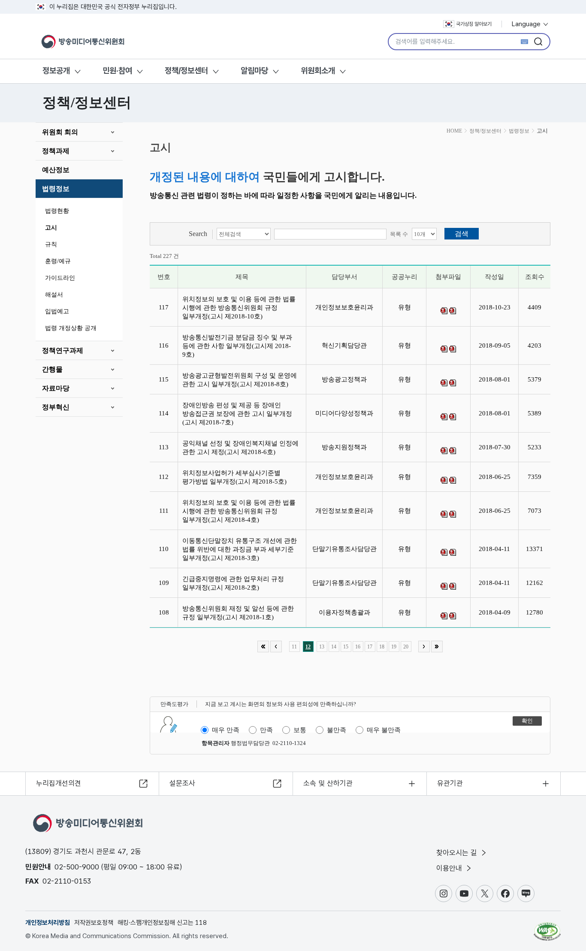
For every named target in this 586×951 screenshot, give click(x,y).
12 (308, 647)
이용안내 (450, 868)
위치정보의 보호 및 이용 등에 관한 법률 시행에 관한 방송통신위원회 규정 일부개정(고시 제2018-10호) (239, 308)
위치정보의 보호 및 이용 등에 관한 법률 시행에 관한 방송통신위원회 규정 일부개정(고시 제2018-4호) (239, 511)
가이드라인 (60, 278)
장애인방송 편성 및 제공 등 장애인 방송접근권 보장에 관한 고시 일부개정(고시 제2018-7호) (237, 414)
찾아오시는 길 (457, 852)
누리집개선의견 (58, 783)
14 (333, 647)
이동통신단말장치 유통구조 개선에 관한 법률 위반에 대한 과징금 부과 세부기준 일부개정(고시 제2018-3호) (239, 549)
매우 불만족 (384, 730)
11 (294, 647)
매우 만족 (225, 730)
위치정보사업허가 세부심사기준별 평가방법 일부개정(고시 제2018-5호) (236, 477)
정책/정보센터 (186, 71)
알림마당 (254, 71)
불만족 (336, 730)
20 (405, 647)
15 (345, 647)
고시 (51, 227)
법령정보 (55, 188)
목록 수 (399, 234)
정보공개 (56, 71)
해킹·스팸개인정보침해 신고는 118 (162, 923)
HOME (454, 131)
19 (393, 647)
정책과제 (55, 150)
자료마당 (55, 388)
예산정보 (55, 169)
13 (321, 647)
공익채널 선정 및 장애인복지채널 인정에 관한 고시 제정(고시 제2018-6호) (240, 447)
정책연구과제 (62, 350)
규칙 (51, 244)
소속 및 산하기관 (328, 783)
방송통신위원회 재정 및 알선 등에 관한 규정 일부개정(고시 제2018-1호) (238, 613)
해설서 (54, 294)
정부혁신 (55, 407)
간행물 (52, 369)
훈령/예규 (58, 261)
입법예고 (57, 311)
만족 (266, 730)
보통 (299, 730)
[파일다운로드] (444, 310)
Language (527, 24)
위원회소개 (318, 71)
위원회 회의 (60, 132)
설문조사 (182, 783)
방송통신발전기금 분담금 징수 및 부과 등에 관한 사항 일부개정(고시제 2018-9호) (237, 346)
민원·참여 (117, 71)
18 (381, 647)
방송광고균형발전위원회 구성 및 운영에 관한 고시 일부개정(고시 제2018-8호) (239, 380)
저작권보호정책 (93, 923)
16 (357, 647)
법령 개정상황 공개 (71, 328)
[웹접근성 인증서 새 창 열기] (547, 927)
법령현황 (57, 211)
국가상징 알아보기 (474, 24)
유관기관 (450, 783)
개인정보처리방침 (47, 923)
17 (369, 647)
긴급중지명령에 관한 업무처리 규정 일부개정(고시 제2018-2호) (233, 583)
